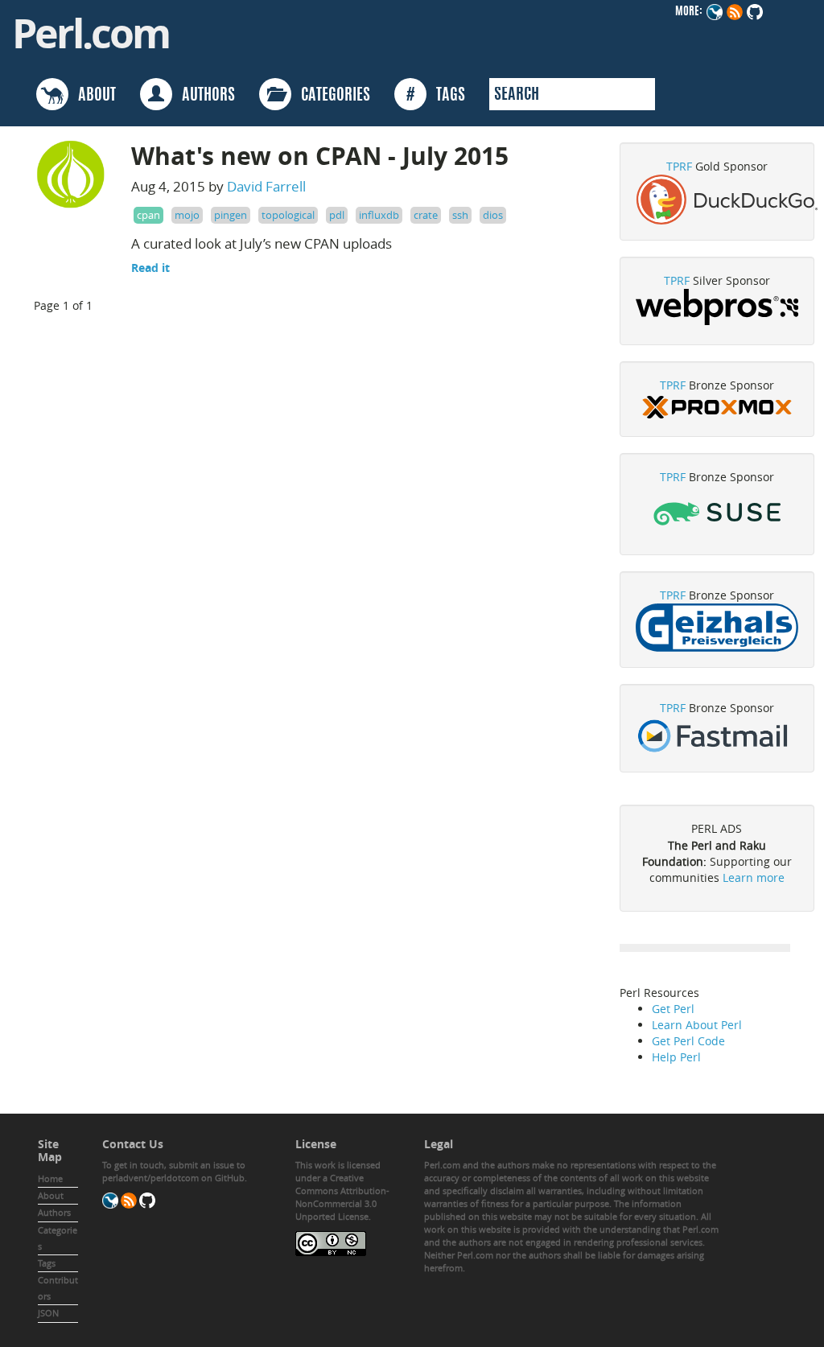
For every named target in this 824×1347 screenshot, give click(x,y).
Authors (54, 1212)
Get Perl (673, 1008)
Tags (47, 1263)
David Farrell (266, 186)
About (51, 1195)
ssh (460, 215)
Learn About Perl (697, 1024)
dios (493, 215)
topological (288, 215)
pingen (230, 215)
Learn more (754, 877)
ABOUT (92, 96)
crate (426, 215)
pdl (336, 215)
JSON (48, 1313)
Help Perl (676, 1057)
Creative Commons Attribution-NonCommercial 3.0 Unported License (342, 1197)
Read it (150, 267)
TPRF (679, 166)
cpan (148, 215)
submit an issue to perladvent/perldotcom (173, 1171)
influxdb (379, 215)
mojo (187, 215)
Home (50, 1178)
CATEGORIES (330, 96)
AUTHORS (203, 96)
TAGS (436, 96)
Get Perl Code (688, 1040)
